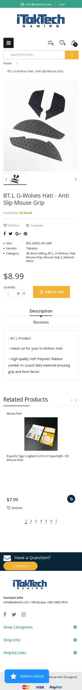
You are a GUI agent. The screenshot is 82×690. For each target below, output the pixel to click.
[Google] (18, 233)
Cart (62, 4)
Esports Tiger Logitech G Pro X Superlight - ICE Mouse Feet (38, 458)
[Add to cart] (71, 499)
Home (7, 63)
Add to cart (54, 292)
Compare (37, 225)
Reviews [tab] (41, 322)
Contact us (20, 566)
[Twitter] (11, 233)
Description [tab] (41, 311)
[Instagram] (23, 614)
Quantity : (10, 287)
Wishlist (13, 225)
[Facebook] (4, 233)
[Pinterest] (25, 233)
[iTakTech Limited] (41, 21)
